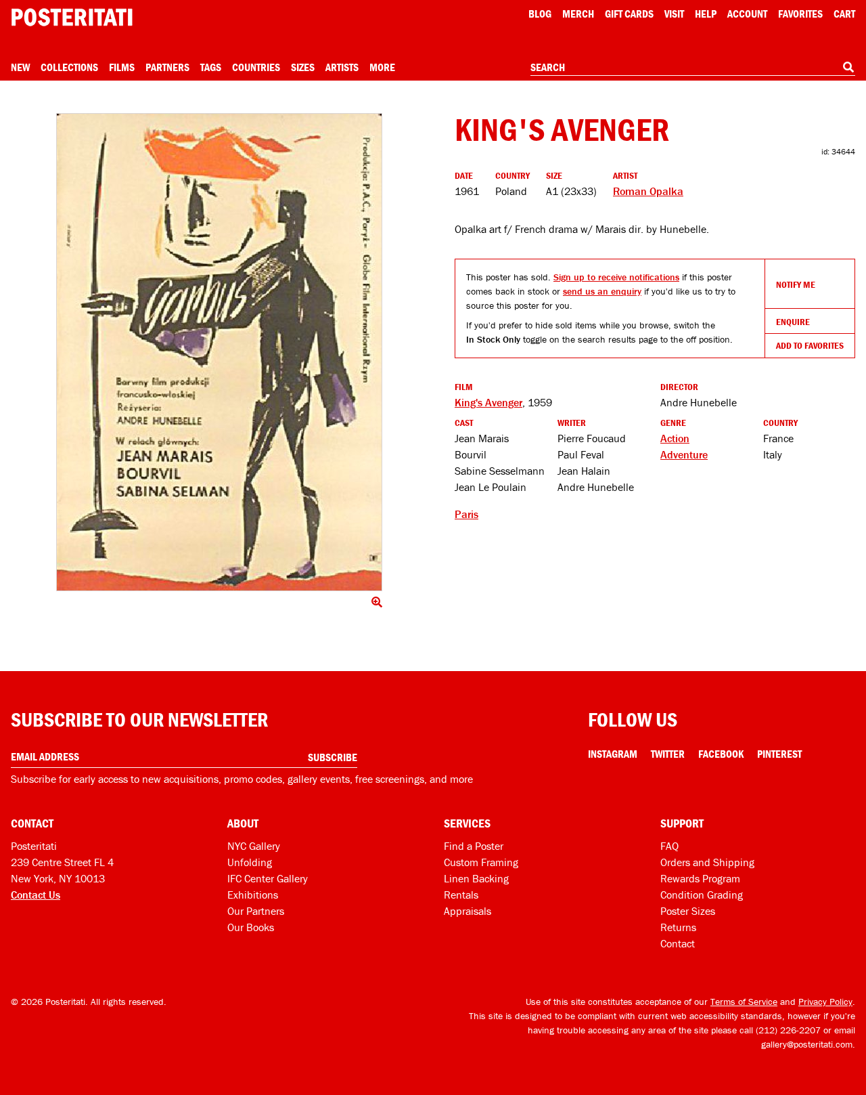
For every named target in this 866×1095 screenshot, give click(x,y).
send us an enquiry (602, 291)
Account (747, 13)
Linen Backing (476, 878)
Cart (844, 13)
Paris (466, 514)
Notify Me (795, 284)
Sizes (303, 67)
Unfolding (249, 862)
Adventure (684, 454)
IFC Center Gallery (267, 878)
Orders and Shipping (707, 862)
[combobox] (692, 68)
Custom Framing (481, 862)
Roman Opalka (648, 191)
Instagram (612, 753)
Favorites (800, 13)
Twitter (668, 753)
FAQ (669, 846)
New (20, 67)
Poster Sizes (687, 911)
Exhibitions (252, 894)
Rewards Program (700, 878)
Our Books (250, 927)
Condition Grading (701, 894)
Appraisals (467, 911)
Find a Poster (473, 846)
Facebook (721, 753)
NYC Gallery (253, 846)
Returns (678, 927)
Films (122, 67)
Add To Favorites (810, 345)
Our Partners (255, 911)
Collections (69, 67)
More (382, 67)
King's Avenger (488, 402)
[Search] (848, 67)
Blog (539, 13)
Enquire (793, 322)
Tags (210, 67)
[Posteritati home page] (72, 17)
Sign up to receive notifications (616, 277)
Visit (674, 13)
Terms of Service (743, 1001)
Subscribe (332, 757)
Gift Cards (629, 13)
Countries (256, 67)
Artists (342, 67)
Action (674, 438)
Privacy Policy (825, 1001)
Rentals (461, 894)
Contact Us (35, 894)
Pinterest (779, 753)
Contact (677, 943)
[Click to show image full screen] (219, 352)
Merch (578, 13)
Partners (167, 67)
